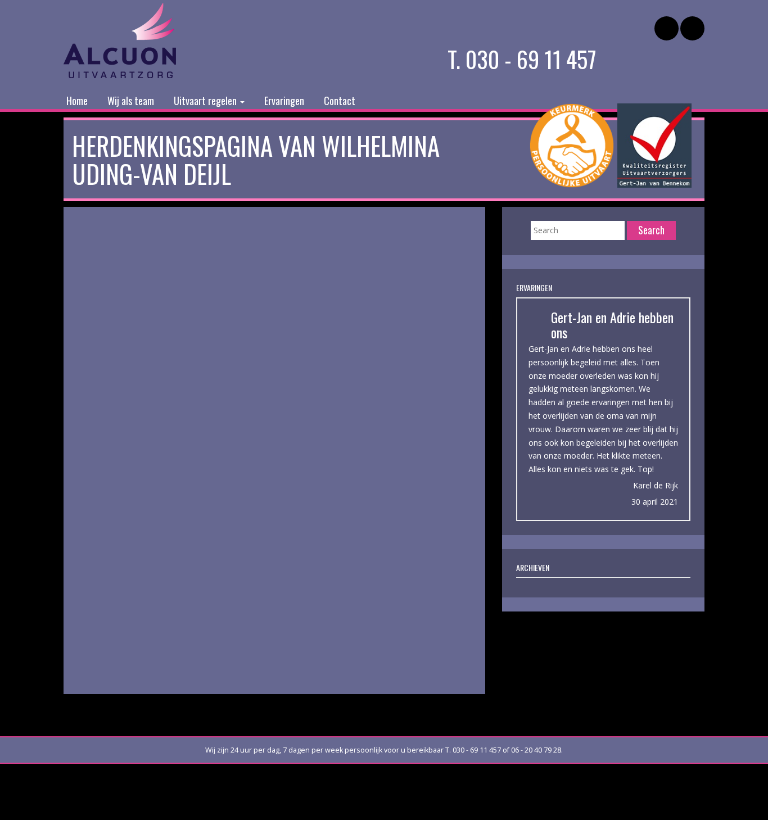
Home (77, 100)
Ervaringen (284, 100)
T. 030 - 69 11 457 (522, 59)
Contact (339, 100)
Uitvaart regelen (206, 100)
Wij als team (130, 100)
